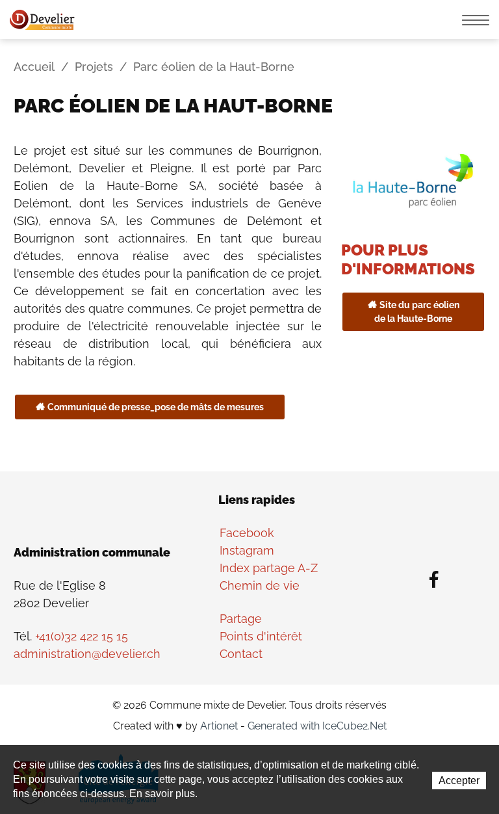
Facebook (247, 533)
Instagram (247, 550)
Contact (241, 654)
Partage (241, 618)
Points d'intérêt (261, 636)
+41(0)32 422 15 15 (81, 636)
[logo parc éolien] (413, 178)
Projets (94, 66)
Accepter (459, 780)
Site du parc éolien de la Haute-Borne (416, 312)
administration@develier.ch (87, 654)
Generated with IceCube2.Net (317, 726)
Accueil (34, 66)
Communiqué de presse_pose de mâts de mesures (155, 407)
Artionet (219, 726)
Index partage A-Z (269, 568)
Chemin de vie (260, 585)
